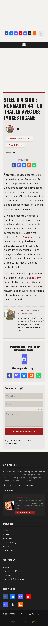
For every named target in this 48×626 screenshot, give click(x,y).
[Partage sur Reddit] (29, 165)
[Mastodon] (16, 33)
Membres (29, 485)
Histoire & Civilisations (13, 579)
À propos (7, 485)
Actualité (7, 534)
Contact (18, 485)
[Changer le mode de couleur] (41, 33)
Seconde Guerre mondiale (19, 139)
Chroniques (8, 550)
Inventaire (7, 538)
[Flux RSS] (34, 33)
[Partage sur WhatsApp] (34, 165)
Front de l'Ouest (15, 145)
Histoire (6, 546)
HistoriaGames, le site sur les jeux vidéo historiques (24, 16)
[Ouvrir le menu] (24, 45)
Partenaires (8, 490)
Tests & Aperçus (10, 542)
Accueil (6, 530)
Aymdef (34, 621)
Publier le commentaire (24, 431)
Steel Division (24, 237)
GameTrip (7, 575)
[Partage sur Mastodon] (19, 165)
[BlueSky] (12, 596)
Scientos (6, 567)
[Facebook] (6, 33)
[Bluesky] (11, 33)
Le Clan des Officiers (12, 571)
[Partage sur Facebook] (14, 165)
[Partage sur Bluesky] (24, 165)
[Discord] (25, 33)
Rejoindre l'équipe (25, 512)
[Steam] (29, 33)
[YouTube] (20, 33)
